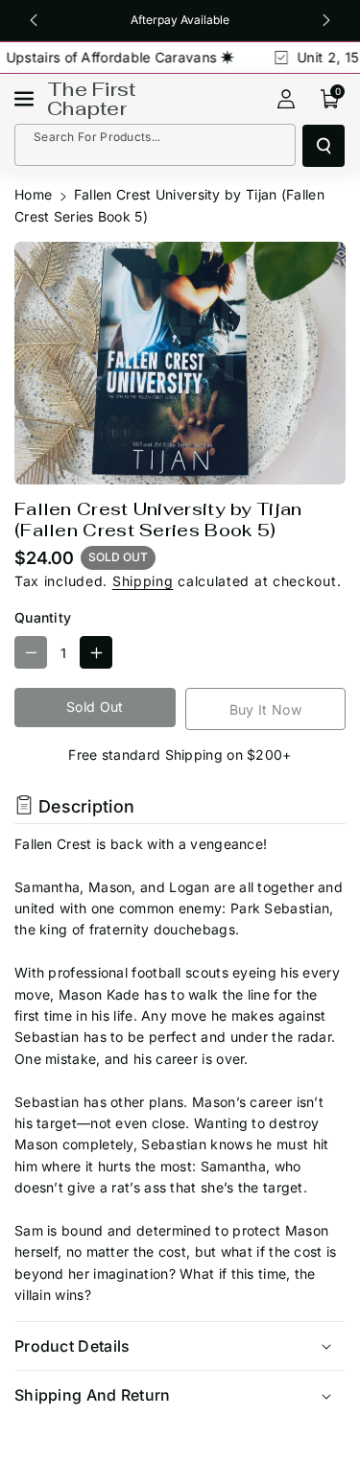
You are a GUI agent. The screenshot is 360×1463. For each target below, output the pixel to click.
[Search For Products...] (323, 146)
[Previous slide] (33, 20)
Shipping (143, 581)
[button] (25, 98)
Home (33, 194)
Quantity (42, 617)
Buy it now (265, 709)
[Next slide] (326, 20)
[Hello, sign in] (286, 99)
